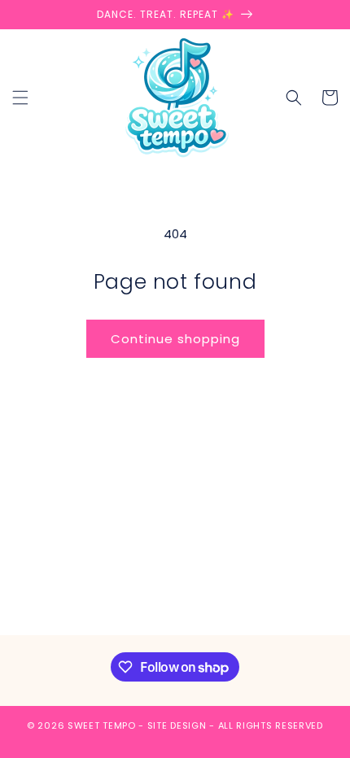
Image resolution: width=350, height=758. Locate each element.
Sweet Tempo (102, 725)
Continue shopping (175, 338)
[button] (20, 97)
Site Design (177, 725)
